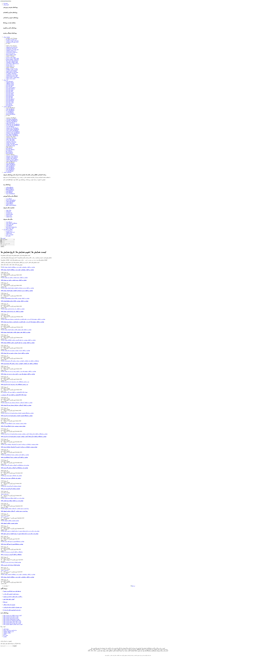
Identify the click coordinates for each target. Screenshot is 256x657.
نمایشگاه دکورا (9, 192)
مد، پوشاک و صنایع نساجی (11, 52)
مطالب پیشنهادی (7, 632)
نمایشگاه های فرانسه (10, 114)
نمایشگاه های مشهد (10, 165)
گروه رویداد (6, 4)
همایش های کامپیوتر (10, 145)
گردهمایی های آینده (10, 98)
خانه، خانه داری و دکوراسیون (12, 49)
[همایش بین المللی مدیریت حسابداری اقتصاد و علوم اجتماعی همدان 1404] (17, 288)
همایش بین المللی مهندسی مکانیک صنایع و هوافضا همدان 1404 (14, 301)
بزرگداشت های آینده (10, 88)
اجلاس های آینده (9, 91)
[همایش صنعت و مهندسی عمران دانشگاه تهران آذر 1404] (13, 423)
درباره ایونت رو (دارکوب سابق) (10, 630)
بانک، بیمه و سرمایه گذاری (11, 76)
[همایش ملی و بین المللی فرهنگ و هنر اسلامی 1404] (12, 498)
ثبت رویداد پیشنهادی (10, 232)
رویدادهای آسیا (9, 148)
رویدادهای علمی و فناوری (11, 158)
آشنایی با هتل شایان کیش (8, 599)
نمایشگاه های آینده (10, 100)
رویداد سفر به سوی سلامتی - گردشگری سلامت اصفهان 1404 (14, 511)
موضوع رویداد (6, 36)
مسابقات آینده (9, 103)
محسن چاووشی (9, 214)
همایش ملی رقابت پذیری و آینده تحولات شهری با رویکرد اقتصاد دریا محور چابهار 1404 (19, 533)
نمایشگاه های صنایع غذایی (11, 119)
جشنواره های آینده (10, 85)
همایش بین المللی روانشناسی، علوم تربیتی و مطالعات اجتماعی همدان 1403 (17, 577)
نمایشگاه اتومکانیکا (10, 189)
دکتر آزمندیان (9, 215)
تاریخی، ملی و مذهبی (10, 78)
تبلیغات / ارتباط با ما (7, 229)
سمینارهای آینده (9, 96)
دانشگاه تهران (9, 198)
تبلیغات (4, 634)
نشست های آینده (9, 90)
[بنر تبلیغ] (133, 585)
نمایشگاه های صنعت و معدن (12, 130)
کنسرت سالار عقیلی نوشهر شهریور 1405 (12, 621)
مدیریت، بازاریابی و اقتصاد (11, 68)
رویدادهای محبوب (7, 106)
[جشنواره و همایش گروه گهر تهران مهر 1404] (11, 486)
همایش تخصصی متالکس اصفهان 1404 (9, 523)
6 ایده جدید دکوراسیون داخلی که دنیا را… (12, 610)
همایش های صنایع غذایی (11, 138)
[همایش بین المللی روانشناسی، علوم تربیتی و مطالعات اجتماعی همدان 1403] (18, 574)
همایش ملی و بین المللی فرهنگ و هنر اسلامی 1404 (12, 500)
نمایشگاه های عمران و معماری (12, 133)
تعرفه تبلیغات (9, 233)
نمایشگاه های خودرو (10, 122)
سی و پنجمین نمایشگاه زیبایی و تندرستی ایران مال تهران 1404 (14, 384)
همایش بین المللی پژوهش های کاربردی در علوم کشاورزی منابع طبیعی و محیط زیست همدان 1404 (22, 321)
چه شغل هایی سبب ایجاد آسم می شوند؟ (12, 591)
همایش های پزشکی (10, 139)
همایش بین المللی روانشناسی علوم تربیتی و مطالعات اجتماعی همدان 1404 (17, 269)
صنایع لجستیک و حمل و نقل (12, 60)
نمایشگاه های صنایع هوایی (11, 121)
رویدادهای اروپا (9, 150)
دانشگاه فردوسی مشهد (11, 205)
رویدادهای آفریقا (9, 153)
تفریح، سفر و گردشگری (11, 48)
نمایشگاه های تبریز (10, 167)
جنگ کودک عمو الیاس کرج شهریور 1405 (12, 620)
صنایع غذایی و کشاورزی (11, 73)
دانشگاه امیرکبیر (9, 202)
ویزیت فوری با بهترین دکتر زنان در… (11, 594)
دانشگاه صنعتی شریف (11, 200)
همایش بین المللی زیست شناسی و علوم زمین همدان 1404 (13, 280)
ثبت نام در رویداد (4, 494)
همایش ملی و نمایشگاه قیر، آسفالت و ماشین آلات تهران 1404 (14, 467)
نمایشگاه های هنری (10, 126)
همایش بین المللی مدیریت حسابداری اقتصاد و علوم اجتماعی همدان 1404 (17, 290)
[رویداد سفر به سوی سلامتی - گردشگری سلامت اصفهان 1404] (15, 508)
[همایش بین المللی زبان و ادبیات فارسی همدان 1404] (12, 308)
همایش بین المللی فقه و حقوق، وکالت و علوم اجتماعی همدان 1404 (15, 332)
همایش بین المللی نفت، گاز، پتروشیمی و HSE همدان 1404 (13, 394)
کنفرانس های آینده (10, 95)
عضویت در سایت (9, 234)
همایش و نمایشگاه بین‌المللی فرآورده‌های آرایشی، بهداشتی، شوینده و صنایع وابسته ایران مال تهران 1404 (23, 436)
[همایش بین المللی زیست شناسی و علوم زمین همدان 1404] (14, 277)
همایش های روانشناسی (11, 141)
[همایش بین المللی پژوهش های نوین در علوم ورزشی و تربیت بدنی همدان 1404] (18, 371)
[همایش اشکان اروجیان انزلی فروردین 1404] (11, 562)
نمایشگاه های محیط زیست (12, 134)
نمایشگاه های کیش (10, 169)
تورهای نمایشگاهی (10, 83)
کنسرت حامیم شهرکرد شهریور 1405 (11, 619)
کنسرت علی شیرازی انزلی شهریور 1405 (12, 623)
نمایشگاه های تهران (10, 163)
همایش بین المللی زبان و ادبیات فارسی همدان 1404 (12, 311)
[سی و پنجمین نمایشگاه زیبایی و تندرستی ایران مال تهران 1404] (15, 381)
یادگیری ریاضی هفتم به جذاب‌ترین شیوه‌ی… (12, 596)
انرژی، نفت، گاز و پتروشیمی (12, 42)
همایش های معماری (10, 143)
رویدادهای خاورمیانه (10, 149)
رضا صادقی (8, 211)
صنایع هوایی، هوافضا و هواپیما (12, 59)
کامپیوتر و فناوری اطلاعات (12, 69)
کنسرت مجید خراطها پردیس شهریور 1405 (12, 615)
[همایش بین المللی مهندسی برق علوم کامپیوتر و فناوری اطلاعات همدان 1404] (18, 340)
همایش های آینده (9, 93)
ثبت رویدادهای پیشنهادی (8, 631)
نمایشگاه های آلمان (10, 109)
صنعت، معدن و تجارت (11, 57)
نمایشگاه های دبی (10, 111)
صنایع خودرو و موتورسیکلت (12, 72)
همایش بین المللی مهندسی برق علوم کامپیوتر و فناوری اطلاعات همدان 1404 (17, 342)
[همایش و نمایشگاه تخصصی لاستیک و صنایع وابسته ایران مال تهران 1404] (17, 413)
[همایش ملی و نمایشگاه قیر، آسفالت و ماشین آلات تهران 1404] (15, 465)
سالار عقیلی (8, 210)
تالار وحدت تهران (9, 224)
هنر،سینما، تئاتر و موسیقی (11, 47)
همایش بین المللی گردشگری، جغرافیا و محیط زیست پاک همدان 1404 (16, 405)
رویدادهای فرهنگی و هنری (11, 160)
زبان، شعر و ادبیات (10, 64)
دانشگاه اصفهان (9, 203)
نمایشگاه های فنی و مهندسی (12, 127)
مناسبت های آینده (10, 101)
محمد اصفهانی (9, 216)
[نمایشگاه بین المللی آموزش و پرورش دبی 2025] (12, 551)
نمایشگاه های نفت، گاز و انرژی (12, 125)
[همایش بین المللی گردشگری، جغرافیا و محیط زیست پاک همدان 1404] (16, 402)
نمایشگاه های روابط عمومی (12, 135)
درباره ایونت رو (9, 230)
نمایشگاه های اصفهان (10, 164)
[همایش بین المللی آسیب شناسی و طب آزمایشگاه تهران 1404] (15, 454)
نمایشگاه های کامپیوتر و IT (12, 120)
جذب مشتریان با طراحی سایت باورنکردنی (12, 607)
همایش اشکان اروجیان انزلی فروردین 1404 (10, 565)
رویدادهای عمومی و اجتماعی (12, 159)
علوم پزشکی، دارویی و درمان (12, 58)
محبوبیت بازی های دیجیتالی (9, 604)
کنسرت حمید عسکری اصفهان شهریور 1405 (12, 624)
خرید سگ (5, 602)
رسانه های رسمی (7, 172)
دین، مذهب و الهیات (10, 66)
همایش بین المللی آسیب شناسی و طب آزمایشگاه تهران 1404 (14, 457)
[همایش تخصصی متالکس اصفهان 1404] (10, 520)
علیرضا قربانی (9, 212)
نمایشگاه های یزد (9, 170)
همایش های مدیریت (10, 140)
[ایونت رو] (3, 238)
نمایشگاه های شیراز (10, 168)
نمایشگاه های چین (10, 112)
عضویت (5, 636)
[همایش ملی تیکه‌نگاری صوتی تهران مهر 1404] (11, 475)
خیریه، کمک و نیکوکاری (11, 50)
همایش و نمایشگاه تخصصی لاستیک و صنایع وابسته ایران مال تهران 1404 (16, 415)
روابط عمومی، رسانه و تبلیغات (12, 77)
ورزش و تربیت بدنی (10, 53)
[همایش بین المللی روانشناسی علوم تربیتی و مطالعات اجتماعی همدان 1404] (18, 267)
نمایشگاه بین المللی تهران (11, 223)
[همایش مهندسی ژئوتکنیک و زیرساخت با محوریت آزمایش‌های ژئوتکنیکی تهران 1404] (19, 444)
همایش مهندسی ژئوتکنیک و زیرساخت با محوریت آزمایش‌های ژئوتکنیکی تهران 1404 (19, 447)
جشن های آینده (9, 86)
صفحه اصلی (6, 628)
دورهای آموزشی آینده (10, 87)
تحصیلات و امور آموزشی (11, 71)
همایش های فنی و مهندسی (12, 144)
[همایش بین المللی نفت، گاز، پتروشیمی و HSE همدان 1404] (14, 392)
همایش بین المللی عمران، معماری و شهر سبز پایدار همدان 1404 (15, 353)
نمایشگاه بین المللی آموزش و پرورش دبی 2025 (11, 554)
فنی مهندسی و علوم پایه (11, 39)
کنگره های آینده (9, 97)
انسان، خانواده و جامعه (11, 54)
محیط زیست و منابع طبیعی (12, 74)
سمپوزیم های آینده (10, 92)
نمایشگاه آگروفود (9, 188)
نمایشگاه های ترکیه (10, 110)
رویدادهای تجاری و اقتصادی (12, 157)
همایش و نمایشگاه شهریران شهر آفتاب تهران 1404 (12, 544)
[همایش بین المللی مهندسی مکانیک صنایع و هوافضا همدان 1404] (15, 298)
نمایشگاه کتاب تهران (10, 193)
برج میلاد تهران (9, 221)
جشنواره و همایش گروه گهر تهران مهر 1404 (10, 488)
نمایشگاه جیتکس (9, 187)
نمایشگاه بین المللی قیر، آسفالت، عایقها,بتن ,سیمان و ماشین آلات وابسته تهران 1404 (19, 363)
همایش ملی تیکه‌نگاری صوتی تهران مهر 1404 (11, 478)
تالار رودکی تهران (9, 228)
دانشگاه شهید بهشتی (10, 201)
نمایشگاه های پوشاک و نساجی (12, 129)
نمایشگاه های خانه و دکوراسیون (13, 131)
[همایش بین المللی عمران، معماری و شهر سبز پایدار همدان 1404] (15, 350)
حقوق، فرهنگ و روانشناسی (12, 62)
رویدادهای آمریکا (9, 152)
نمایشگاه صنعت (9, 191)
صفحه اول (5, 3)
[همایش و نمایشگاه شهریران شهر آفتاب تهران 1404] (12, 541)
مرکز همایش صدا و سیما (11, 227)
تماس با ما (8, 235)
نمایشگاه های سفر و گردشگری (13, 124)
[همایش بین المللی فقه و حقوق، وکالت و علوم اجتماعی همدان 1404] (16, 329)
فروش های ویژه (9, 81)
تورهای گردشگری (10, 82)
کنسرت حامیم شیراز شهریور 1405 (10, 616)
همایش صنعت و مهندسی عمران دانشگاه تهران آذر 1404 (13, 426)
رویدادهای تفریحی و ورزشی (12, 155)
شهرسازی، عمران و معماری (12, 40)
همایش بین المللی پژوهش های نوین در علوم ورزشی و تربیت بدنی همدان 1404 (18, 374)
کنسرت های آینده (9, 102)
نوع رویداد (5, 79)
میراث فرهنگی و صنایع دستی (12, 63)
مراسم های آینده (9, 105)
